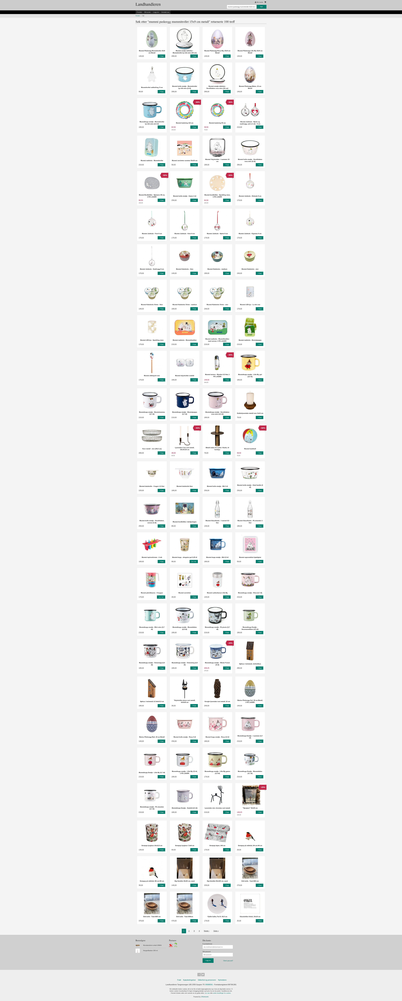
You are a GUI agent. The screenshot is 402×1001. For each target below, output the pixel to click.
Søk (261, 7)
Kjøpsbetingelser (189, 980)
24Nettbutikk (205, 997)
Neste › (206, 931)
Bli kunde (147, 12)
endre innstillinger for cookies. (222, 993)
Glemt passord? (228, 961)
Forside (139, 12)
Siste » (216, 931)
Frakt (179, 980)
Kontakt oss (165, 12)
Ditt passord (207, 951)
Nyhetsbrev (222, 980)
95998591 (209, 984)
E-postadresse (207, 944)
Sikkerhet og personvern (207, 980)
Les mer (207, 993)
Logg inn (156, 12)
